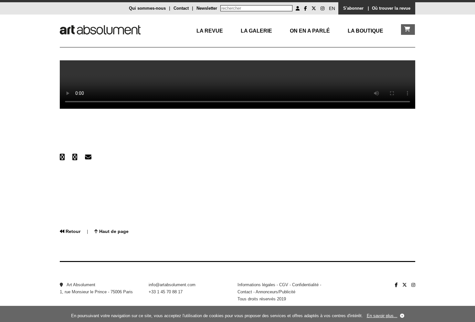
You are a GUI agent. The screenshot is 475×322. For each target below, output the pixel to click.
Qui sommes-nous (147, 8)
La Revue (209, 31)
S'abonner (353, 8)
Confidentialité (305, 284)
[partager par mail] (88, 157)
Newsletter (206, 8)
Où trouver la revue (391, 8)
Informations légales (256, 284)
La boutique (365, 31)
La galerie (256, 31)
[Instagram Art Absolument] (322, 8)
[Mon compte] (298, 8)
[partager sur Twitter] (74, 157)
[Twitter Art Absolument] (313, 8)
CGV (283, 284)
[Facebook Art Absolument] (305, 8)
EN (332, 8)
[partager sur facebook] (62, 157)
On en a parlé (310, 31)
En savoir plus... (382, 315)
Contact (181, 8)
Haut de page (113, 231)
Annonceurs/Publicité (275, 291)
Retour (72, 231)
